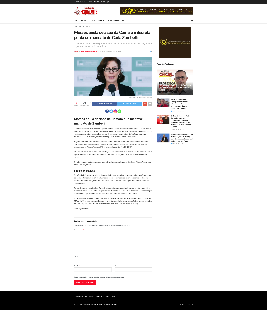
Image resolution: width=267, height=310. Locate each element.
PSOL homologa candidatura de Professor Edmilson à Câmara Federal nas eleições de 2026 (175, 87)
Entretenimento (97, 21)
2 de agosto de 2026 (178, 111)
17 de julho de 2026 (178, 144)
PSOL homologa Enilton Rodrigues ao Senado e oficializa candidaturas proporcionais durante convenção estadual (179, 104)
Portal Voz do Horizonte (89, 51)
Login (107, 2)
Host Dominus (113, 304)
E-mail (77, 265)
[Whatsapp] (119, 111)
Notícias (90, 2)
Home (76, 21)
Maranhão (96, 2)
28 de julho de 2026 (178, 129)
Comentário (79, 230)
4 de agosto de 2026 (165, 93)
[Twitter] (111, 111)
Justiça (88, 26)
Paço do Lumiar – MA (80, 2)
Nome (77, 256)
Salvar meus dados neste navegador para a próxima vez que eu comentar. (99, 277)
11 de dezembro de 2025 (107, 51)
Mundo (103, 2)
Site (116, 265)
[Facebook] (107, 111)
